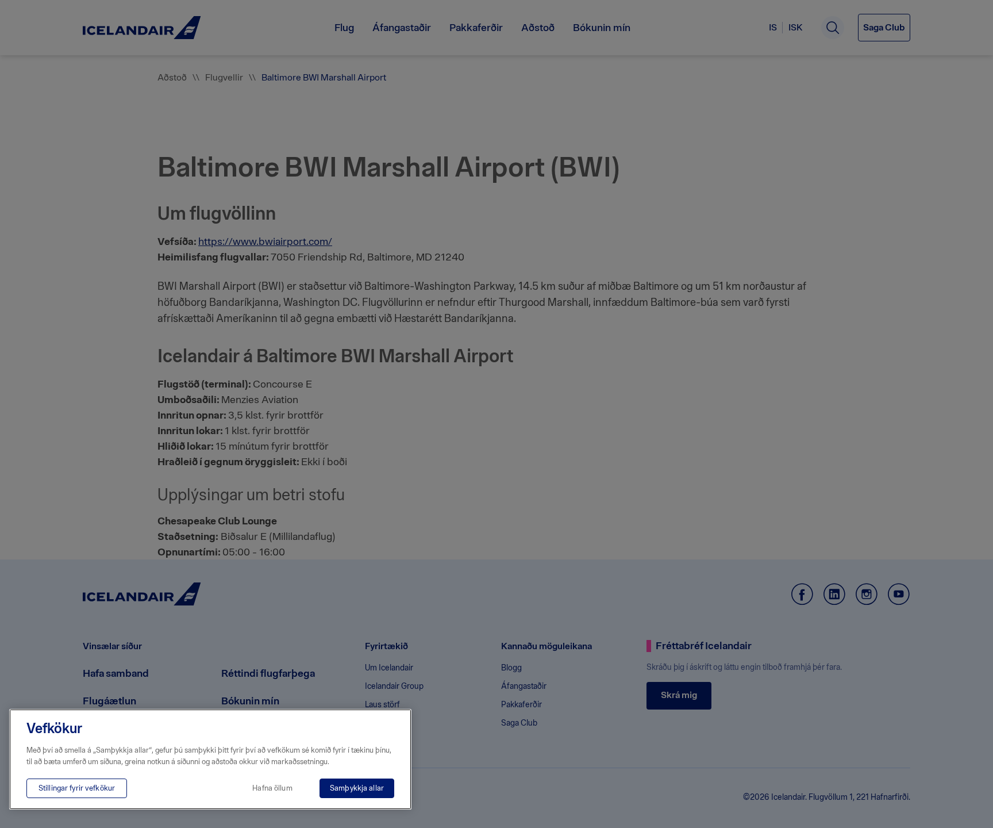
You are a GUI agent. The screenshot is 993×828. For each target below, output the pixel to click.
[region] (210, 759)
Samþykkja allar (357, 788)
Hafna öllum (272, 788)
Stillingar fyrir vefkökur (77, 788)
